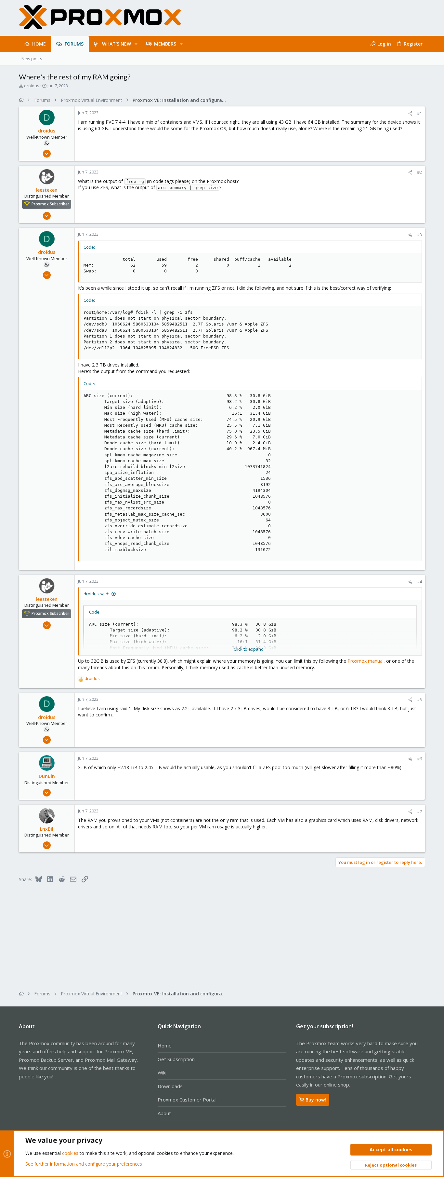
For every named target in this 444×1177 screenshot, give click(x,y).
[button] (136, 43)
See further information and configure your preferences (83, 1164)
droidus (31, 86)
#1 (419, 113)
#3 (419, 235)
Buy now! (316, 1100)
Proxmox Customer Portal (187, 1099)
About (164, 1113)
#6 (419, 759)
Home (165, 1045)
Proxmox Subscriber (50, 204)
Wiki (162, 1072)
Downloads (170, 1086)
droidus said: (96, 594)
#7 (419, 811)
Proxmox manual (365, 661)
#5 (419, 699)
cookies (70, 1153)
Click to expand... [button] (250, 649)
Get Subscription (176, 1059)
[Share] (410, 113)
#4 (419, 582)
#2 (419, 172)
